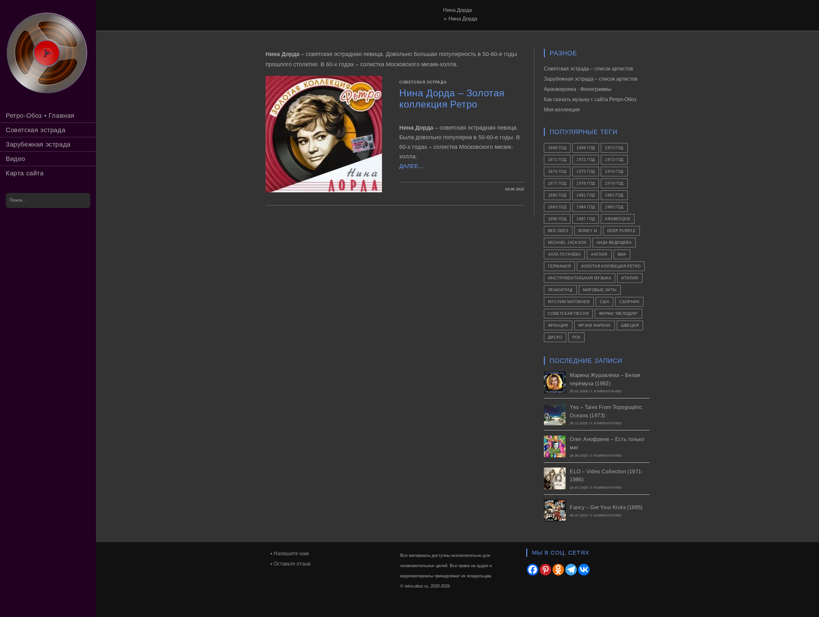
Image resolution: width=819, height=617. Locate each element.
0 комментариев (606, 391)
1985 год (614, 207)
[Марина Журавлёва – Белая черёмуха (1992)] (555, 382)
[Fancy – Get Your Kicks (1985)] (555, 510)
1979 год (614, 183)
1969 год (585, 148)
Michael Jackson (567, 242)
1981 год (585, 195)
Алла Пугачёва (564, 254)
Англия (599, 254)
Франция (558, 325)
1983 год (557, 207)
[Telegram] (571, 569)
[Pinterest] (545, 569)
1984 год (585, 207)
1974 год (557, 171)
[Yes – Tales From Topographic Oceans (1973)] (555, 414)
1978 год (585, 183)
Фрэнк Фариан (594, 325)
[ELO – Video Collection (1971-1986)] (555, 478)
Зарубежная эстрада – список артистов (591, 79)
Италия (629, 278)
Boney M (587, 230)
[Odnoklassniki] (558, 569)
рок (576, 337)
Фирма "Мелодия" (618, 313)
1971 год (557, 159)
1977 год (557, 183)
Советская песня (568, 313)
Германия (559, 266)
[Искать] (82, 200)
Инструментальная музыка (579, 278)
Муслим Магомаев (569, 302)
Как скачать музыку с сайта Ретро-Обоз (590, 99)
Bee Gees (558, 230)
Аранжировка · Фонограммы (577, 89)
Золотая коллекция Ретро (610, 266)
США (604, 302)
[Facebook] (532, 569)
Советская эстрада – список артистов (588, 68)
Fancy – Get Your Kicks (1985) (606, 507)
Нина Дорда (463, 18)
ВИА (622, 254)
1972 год (585, 159)
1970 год (614, 148)
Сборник (629, 302)
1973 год (614, 159)
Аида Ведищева (614, 242)
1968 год (557, 148)
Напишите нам (291, 553)
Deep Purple (621, 230)
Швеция (630, 325)
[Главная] (440, 18)
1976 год (614, 171)
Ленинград (560, 290)
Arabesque (617, 219)
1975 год (585, 171)
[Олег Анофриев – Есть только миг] (555, 446)
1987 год (585, 219)
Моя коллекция (562, 109)
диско (555, 337)
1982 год (614, 195)
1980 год (557, 195)
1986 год (557, 219)
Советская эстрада (423, 82)
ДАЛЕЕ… (411, 166)
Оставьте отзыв (292, 563)
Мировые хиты (600, 290)
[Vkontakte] (584, 569)
